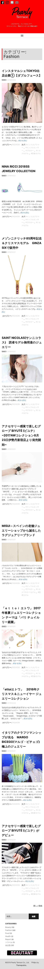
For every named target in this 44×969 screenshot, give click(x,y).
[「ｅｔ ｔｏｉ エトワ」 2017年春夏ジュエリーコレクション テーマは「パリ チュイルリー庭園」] (22, 640)
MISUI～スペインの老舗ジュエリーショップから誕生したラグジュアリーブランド (21, 530)
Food (7, 933)
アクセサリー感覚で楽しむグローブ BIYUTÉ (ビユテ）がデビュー (21, 830)
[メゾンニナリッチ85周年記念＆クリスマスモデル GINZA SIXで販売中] (22, 276)
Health (8, 936)
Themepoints (21, 965)
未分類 (8, 945)
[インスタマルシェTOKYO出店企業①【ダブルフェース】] (22, 104)
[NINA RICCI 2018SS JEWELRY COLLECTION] (22, 189)
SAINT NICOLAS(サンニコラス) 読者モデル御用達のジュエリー (22, 342)
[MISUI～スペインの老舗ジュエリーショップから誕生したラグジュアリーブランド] (22, 553)
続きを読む (22, 141)
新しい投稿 (37, 906)
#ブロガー (30, 150)
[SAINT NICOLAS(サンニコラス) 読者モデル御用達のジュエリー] (22, 370)
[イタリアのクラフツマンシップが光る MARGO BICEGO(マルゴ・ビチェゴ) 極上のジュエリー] (22, 769)
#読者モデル (36, 153)
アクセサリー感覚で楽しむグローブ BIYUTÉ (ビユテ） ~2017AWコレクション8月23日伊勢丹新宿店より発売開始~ (21, 435)
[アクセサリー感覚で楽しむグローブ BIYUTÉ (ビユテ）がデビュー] (22, 854)
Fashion (16, 144)
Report (8, 939)
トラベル (8, 942)
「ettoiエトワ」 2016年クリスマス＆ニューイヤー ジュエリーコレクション (22, 694)
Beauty (8, 927)
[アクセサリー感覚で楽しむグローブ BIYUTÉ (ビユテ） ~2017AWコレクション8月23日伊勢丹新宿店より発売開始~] (22, 468)
